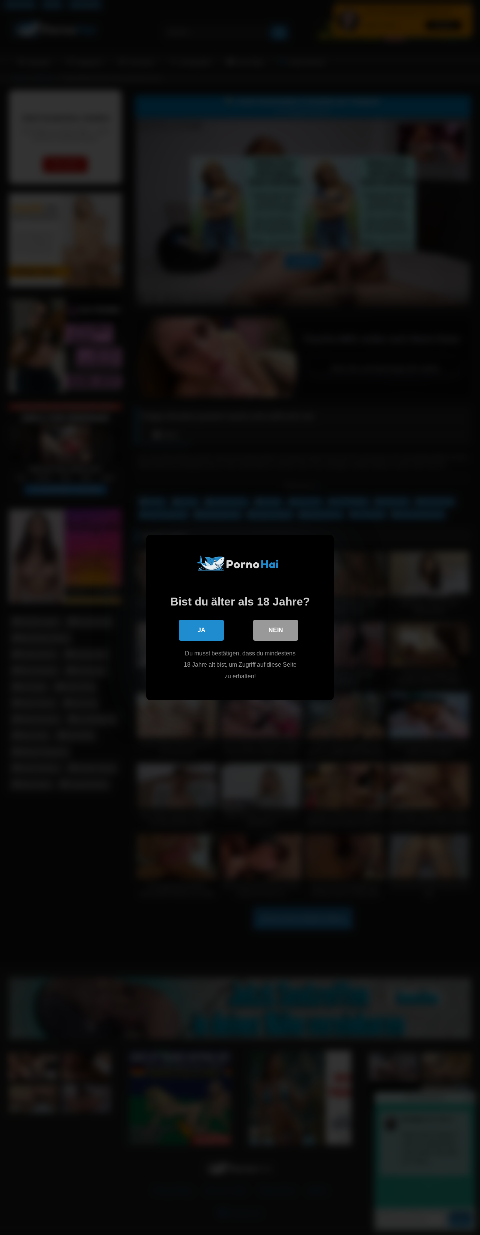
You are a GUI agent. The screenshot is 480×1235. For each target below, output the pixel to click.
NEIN (275, 630)
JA (202, 630)
